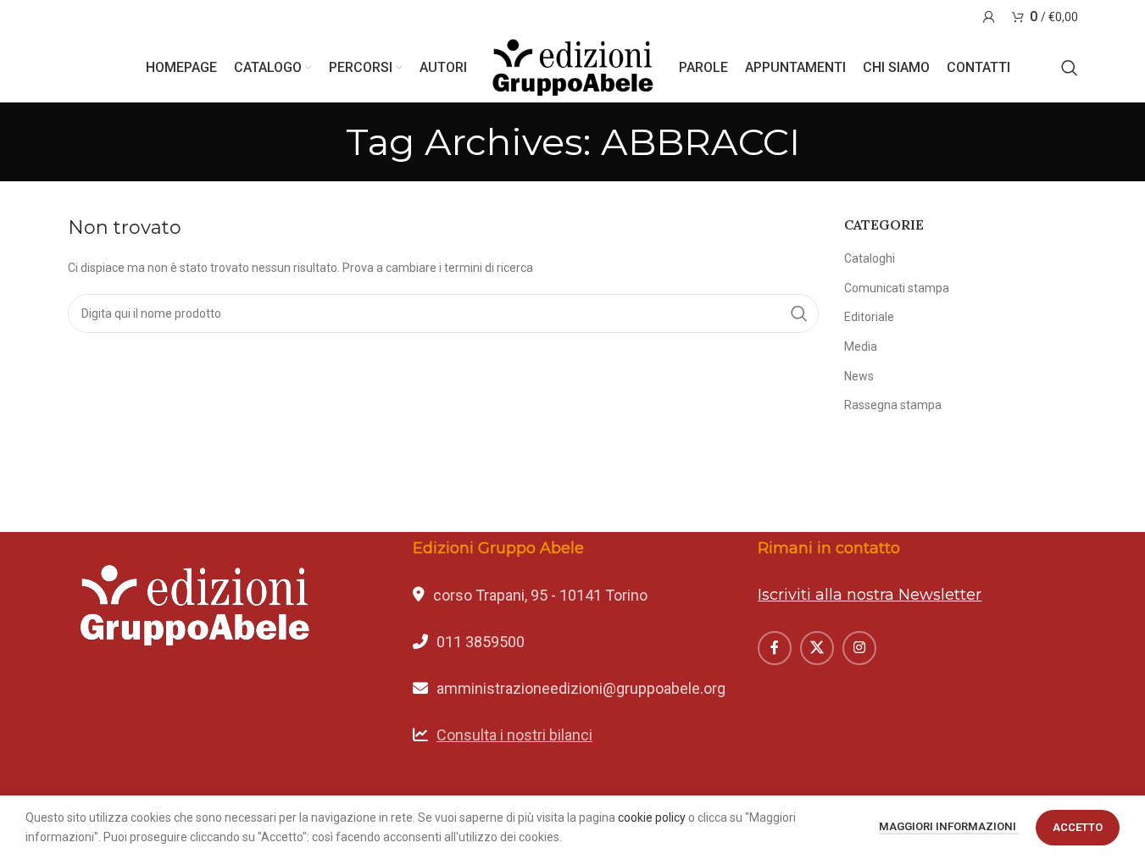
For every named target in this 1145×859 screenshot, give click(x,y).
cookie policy (652, 817)
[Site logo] (573, 67)
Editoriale (869, 317)
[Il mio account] (989, 17)
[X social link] (817, 648)
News (859, 376)
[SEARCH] (799, 313)
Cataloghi (869, 258)
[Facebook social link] (775, 648)
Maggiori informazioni (949, 826)
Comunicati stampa (896, 288)
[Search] (1070, 68)
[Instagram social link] (859, 648)
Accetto (1078, 827)
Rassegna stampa (893, 405)
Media (860, 346)
